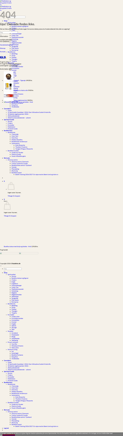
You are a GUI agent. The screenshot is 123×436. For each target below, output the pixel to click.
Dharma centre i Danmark (20, 413)
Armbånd (15, 333)
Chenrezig (15, 386)
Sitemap (2, 48)
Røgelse (14, 41)
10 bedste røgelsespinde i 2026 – (18, 366)
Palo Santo (15, 48)
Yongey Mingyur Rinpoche (24, 401)
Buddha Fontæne (17, 355)
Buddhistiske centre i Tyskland (22, 417)
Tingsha (14, 61)
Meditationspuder (18, 37)
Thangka (14, 59)
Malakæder (15, 83)
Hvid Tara (15, 390)
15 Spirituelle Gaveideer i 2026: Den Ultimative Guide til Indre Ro (29, 364)
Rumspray (15, 50)
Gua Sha (14, 92)
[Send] (4, 271)
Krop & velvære (13, 342)
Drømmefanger (17, 33)
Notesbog (15, 39)
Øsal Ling (15, 422)
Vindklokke (15, 358)
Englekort (15, 283)
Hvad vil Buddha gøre (19, 408)
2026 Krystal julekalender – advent (19, 369)
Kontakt (3, 51)
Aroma (14, 276)
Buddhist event (17, 424)
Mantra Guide (16, 406)
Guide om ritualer (17, 404)
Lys (13, 351)
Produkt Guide (12, 380)
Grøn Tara (15, 388)
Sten (13, 329)
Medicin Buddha (17, 391)
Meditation (11, 379)
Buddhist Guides (13, 402)
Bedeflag (14, 54)
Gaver (10, 362)
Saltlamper (15, 44)
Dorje (13, 55)
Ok (3, 435)
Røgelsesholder (17, 43)
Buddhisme (11, 52)
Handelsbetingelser (6, 45)
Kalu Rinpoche (20, 397)
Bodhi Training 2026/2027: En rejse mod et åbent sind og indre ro (36, 426)
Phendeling (15, 421)
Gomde (14, 419)
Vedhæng (15, 88)
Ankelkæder (16, 87)
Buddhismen (8, 382)
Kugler (14, 72)
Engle (13, 30)
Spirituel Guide (9, 371)
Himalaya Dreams (17, 94)
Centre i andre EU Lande (20, 415)
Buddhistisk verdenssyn (19, 393)
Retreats (7, 410)
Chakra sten (16, 316)
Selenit (14, 74)
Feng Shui (15, 357)
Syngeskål (15, 46)
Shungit (14, 76)
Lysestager (15, 353)
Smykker (10, 331)
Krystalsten (15, 68)
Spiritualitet (12, 274)
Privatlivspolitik (10, 435)
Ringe (13, 337)
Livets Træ (15, 35)
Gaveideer (7, 360)
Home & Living (12, 349)
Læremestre (16, 395)
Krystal (14, 70)
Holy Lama (15, 96)
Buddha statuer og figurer (20, 26)
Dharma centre (13, 412)
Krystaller (11, 315)
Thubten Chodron (21, 399)
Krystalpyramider (17, 66)
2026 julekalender (14, 368)
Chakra (14, 280)
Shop (5, 21)
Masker (14, 57)
